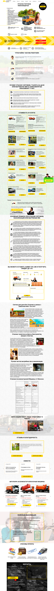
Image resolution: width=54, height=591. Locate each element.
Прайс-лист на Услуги (11, 10)
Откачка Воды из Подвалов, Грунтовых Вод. (22, 525)
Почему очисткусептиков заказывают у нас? (12, 14)
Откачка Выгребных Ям (32, 135)
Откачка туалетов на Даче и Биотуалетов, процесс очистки (15, 21)
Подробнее (12, 144)
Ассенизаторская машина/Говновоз (14, 115)
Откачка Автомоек (11, 173)
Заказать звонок (48, 180)
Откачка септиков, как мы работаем (11, 12)
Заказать (42, 6)
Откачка (14, 1)
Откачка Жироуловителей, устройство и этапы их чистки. (24, 528)
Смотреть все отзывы (37, 455)
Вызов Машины (22, 131)
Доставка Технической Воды (13, 186)
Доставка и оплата (31, 586)
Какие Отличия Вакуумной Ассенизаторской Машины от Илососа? (15, 18)
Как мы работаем (18, 432)
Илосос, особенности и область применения (22, 519)
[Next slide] (50, 468)
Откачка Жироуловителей (33, 173)
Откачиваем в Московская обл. (13, 578)
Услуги (18, 1)
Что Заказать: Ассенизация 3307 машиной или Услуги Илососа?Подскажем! (15, 16)
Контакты (39, 1)
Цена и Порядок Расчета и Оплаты (13, 13)
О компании (29, 581)
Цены (30, 1)
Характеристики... (12, 131)
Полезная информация (11, 23)
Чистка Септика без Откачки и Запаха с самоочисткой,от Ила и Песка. (14, 19)
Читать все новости (27, 476)
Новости (26, 1)
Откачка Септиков (11, 135)
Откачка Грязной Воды (32, 160)
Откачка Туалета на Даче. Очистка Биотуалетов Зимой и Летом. (25, 524)
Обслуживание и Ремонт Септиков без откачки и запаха (36, 149)
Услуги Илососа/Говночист (33, 115)
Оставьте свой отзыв (17, 455)
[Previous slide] (3, 468)
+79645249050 (43, 4)
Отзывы (22, 1)
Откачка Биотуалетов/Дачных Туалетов (15, 160)
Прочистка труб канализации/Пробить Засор (16, 149)
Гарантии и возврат (31, 587)
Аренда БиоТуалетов (32, 186)
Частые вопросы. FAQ (31, 589)
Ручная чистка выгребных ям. (13, 22)
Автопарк (34, 1)
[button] (11, 428)
